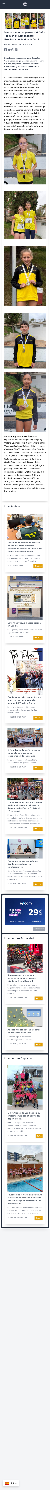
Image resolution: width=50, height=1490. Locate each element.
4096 (39, 566)
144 (39, 1044)
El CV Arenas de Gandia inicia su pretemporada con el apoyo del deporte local (23, 1115)
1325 (39, 767)
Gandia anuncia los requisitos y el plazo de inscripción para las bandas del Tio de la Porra (24, 700)
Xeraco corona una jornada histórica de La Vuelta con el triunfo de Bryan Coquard (22, 978)
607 (39, 1218)
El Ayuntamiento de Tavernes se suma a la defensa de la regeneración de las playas (24, 753)
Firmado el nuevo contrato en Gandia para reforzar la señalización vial (22, 864)
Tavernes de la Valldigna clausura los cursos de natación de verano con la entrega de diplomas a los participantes (24, 1199)
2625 (39, 637)
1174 (39, 884)
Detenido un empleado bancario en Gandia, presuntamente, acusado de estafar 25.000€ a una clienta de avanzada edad (24, 547)
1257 (39, 828)
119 (39, 998)
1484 (39, 717)
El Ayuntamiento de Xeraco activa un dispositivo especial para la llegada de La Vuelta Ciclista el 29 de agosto (24, 807)
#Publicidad (39, 928)
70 (40, 1136)
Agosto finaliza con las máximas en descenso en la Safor (24, 1031)
